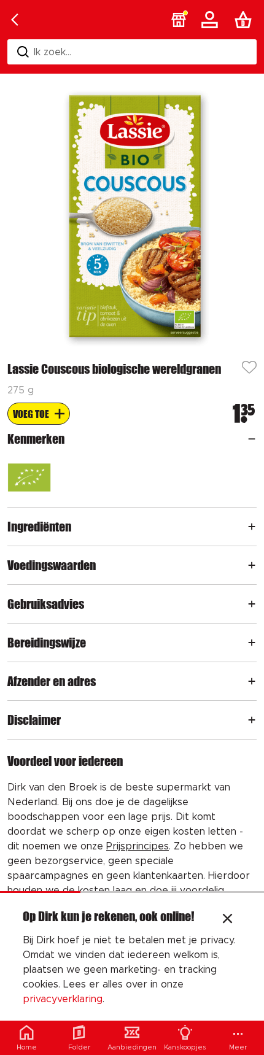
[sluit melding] (227, 920)
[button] (178, 19)
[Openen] (252, 439)
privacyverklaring (63, 999)
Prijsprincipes (137, 846)
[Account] (212, 19)
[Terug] (14, 19)
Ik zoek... (52, 52)
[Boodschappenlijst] (246, 19)
